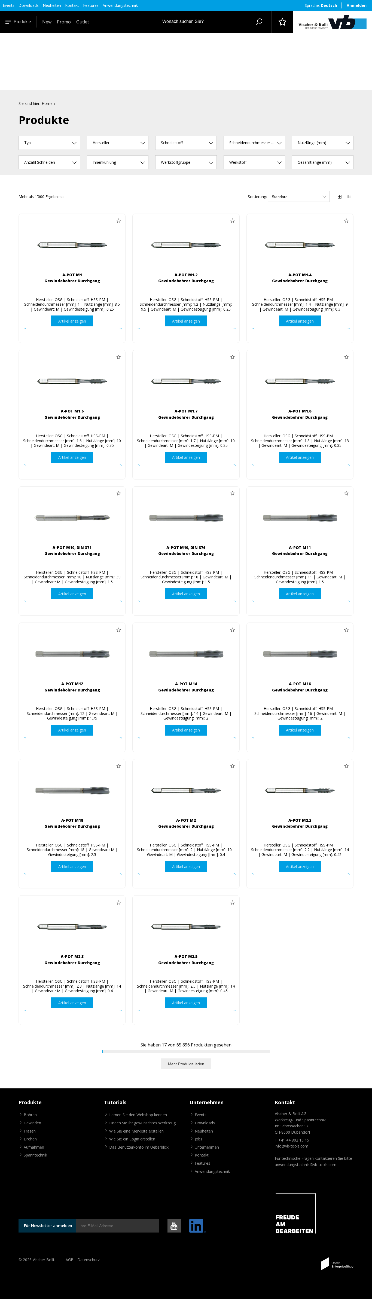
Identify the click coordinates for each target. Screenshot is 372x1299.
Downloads (29, 5)
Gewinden (32, 1122)
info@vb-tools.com (291, 1146)
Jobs (198, 1139)
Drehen (30, 1139)
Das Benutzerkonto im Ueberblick (139, 1147)
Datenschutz (88, 1259)
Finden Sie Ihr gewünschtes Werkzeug (142, 1122)
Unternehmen (207, 1147)
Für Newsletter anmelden (48, 1225)
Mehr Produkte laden (186, 1064)
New (46, 22)
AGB (70, 1259)
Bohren (30, 1114)
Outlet (82, 22)
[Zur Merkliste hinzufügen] (118, 220)
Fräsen (30, 1131)
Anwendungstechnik (120, 5)
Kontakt (72, 5)
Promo (64, 22)
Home (47, 103)
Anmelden (357, 5)
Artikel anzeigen (72, 321)
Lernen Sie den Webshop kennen (138, 1114)
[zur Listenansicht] (349, 196)
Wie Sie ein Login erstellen (132, 1139)
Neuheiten (52, 5)
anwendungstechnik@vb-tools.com (305, 1164)
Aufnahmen (34, 1147)
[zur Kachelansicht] (339, 196)
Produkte (22, 21)
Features (91, 5)
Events (8, 5)
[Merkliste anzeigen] (282, 22)
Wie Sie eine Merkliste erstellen (136, 1131)
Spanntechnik (35, 1155)
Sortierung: (257, 196)
